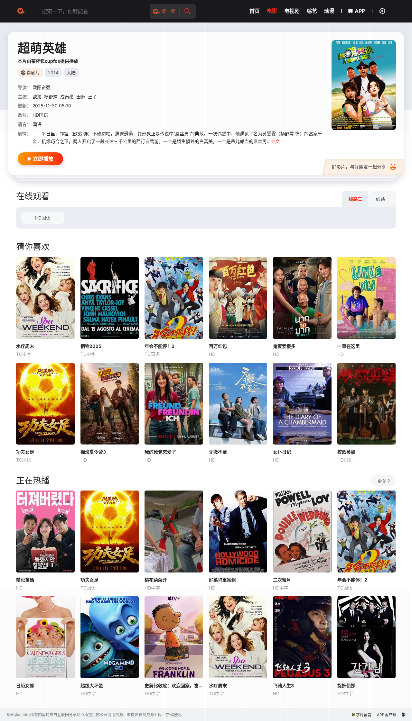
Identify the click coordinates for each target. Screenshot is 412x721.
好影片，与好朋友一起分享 (359, 166)
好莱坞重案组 (222, 579)
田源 (80, 96)
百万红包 (218, 346)
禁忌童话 (25, 579)
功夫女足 (25, 452)
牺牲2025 (90, 346)
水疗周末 (25, 346)
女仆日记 (282, 452)
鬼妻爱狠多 (284, 346)
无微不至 (218, 452)
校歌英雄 (346, 452)
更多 (382, 480)
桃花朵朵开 (156, 579)
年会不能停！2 (159, 346)
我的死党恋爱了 (160, 452)
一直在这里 (348, 346)
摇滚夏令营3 (93, 452)
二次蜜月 (282, 579)
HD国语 (43, 218)
